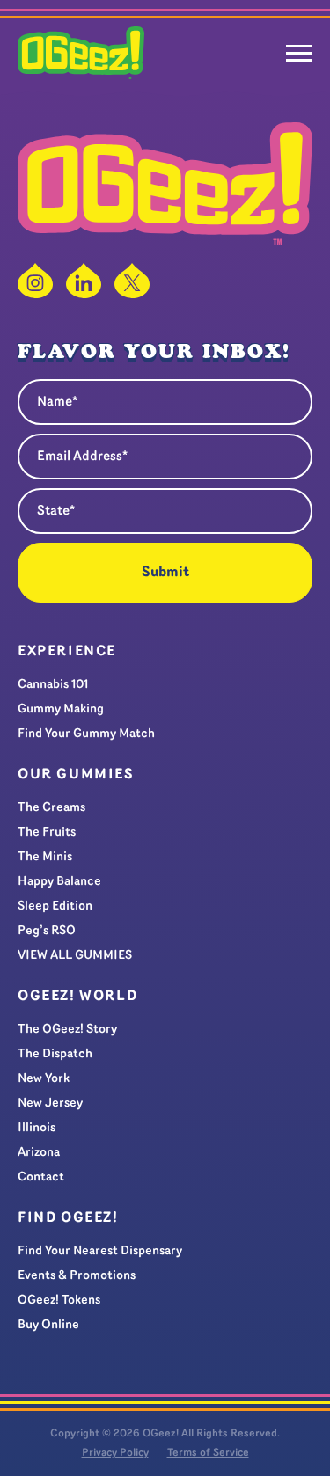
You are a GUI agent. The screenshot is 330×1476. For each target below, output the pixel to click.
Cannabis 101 (53, 684)
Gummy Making (61, 709)
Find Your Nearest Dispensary (100, 1251)
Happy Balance (59, 881)
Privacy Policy (115, 1453)
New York (44, 1078)
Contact (41, 1177)
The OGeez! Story (67, 1029)
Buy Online (48, 1325)
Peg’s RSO (47, 931)
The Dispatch (55, 1054)
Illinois (36, 1128)
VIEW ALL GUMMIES (75, 955)
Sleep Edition (55, 906)
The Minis (45, 857)
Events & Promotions (77, 1275)
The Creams (51, 808)
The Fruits (47, 832)
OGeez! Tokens (59, 1300)
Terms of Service (208, 1453)
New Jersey (50, 1103)
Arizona (39, 1152)
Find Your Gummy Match (86, 734)
